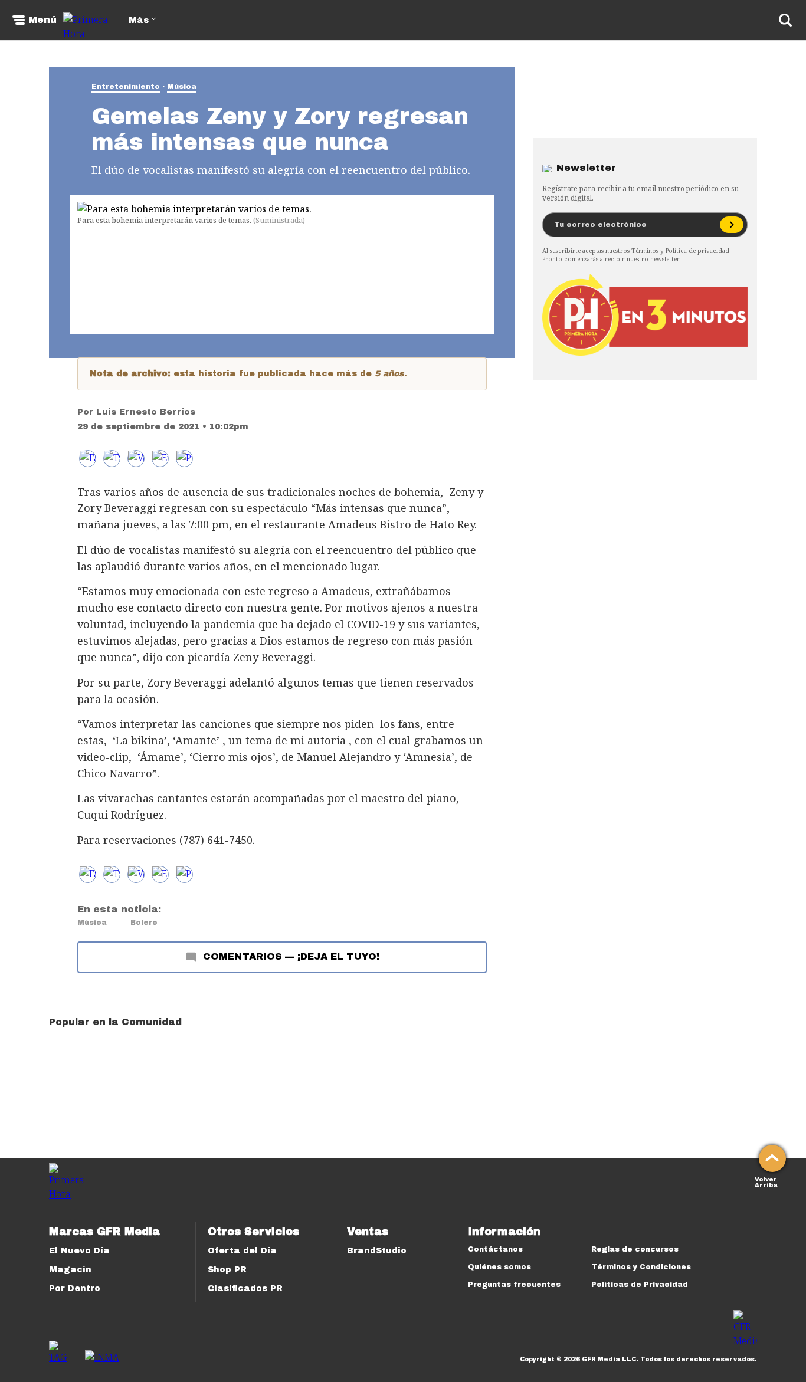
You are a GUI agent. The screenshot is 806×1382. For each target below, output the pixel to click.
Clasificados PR (245, 1288)
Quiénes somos (499, 1267)
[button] (111, 458)
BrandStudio (377, 1250)
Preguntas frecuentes (514, 1285)
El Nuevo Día (79, 1250)
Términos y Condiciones (641, 1267)
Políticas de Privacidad (639, 1285)
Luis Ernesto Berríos (145, 412)
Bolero (144, 922)
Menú (42, 20)
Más (139, 20)
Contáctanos (495, 1249)
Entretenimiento (125, 87)
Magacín (70, 1269)
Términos (644, 251)
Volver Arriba (766, 1181)
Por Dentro (74, 1288)
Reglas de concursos (635, 1249)
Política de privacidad (697, 251)
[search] (785, 20)
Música (181, 87)
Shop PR (227, 1269)
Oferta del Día (242, 1250)
